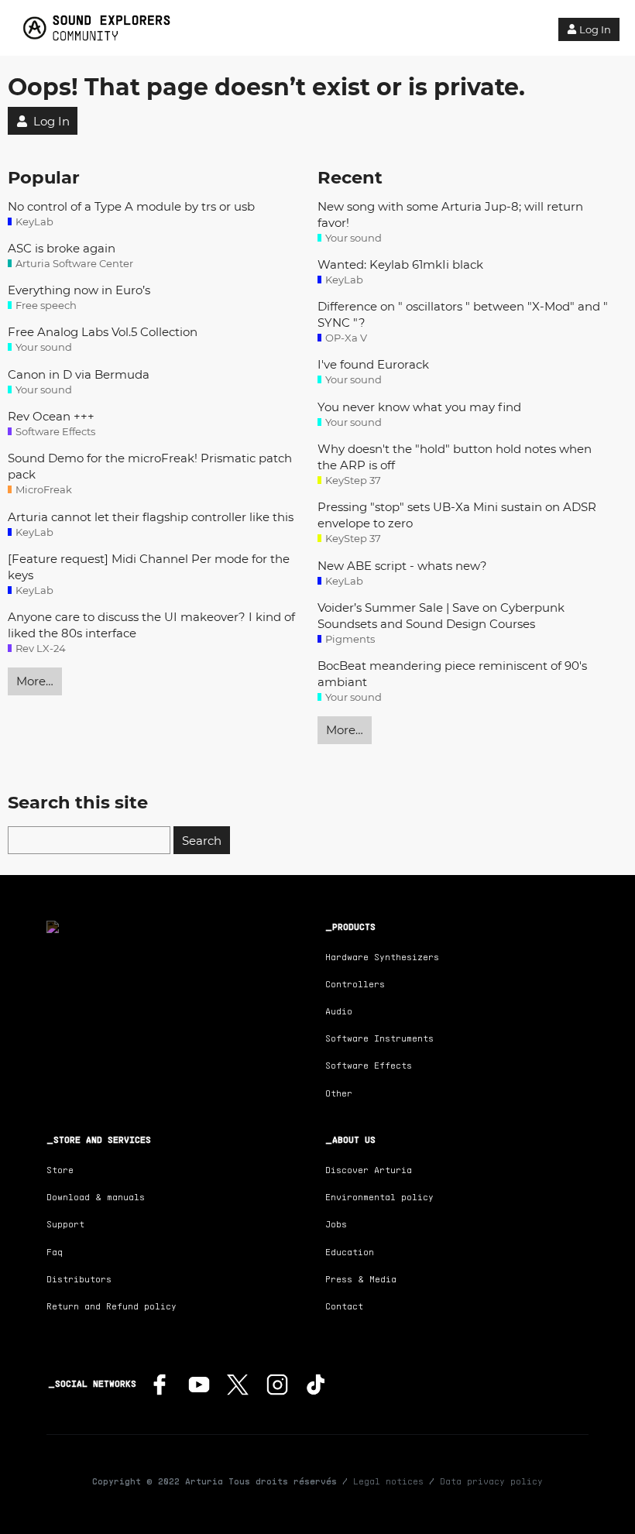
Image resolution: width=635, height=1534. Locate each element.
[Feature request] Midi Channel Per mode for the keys (149, 566)
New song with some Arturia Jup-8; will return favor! (450, 214)
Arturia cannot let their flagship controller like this (150, 517)
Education (349, 1252)
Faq (54, 1252)
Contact (344, 1306)
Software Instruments (379, 1038)
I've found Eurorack (373, 364)
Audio (338, 1011)
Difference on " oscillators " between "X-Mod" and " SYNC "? (463, 314)
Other (338, 1093)
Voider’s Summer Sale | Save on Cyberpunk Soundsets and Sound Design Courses (441, 615)
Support (65, 1224)
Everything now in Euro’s (79, 290)
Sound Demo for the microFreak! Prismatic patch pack (150, 466)
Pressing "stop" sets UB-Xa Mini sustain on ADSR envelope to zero (457, 514)
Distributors (79, 1279)
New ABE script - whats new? (402, 565)
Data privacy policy (491, 1481)
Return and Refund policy (111, 1306)
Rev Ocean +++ (51, 416)
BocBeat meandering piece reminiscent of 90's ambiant (452, 673)
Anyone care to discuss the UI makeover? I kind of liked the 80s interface (151, 624)
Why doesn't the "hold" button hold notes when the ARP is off (455, 456)
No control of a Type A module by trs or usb (131, 206)
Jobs (336, 1224)
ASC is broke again (61, 248)
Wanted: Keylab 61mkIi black (400, 264)
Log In (595, 29)
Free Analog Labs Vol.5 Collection (102, 331)
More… (34, 681)
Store (60, 1169)
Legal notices (388, 1481)
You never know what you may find (419, 407)
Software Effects (368, 1065)
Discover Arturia (368, 1169)
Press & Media (360, 1279)
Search (201, 840)
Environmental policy (379, 1197)
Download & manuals (95, 1197)
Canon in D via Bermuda (78, 374)
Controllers (355, 984)
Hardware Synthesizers (382, 957)
